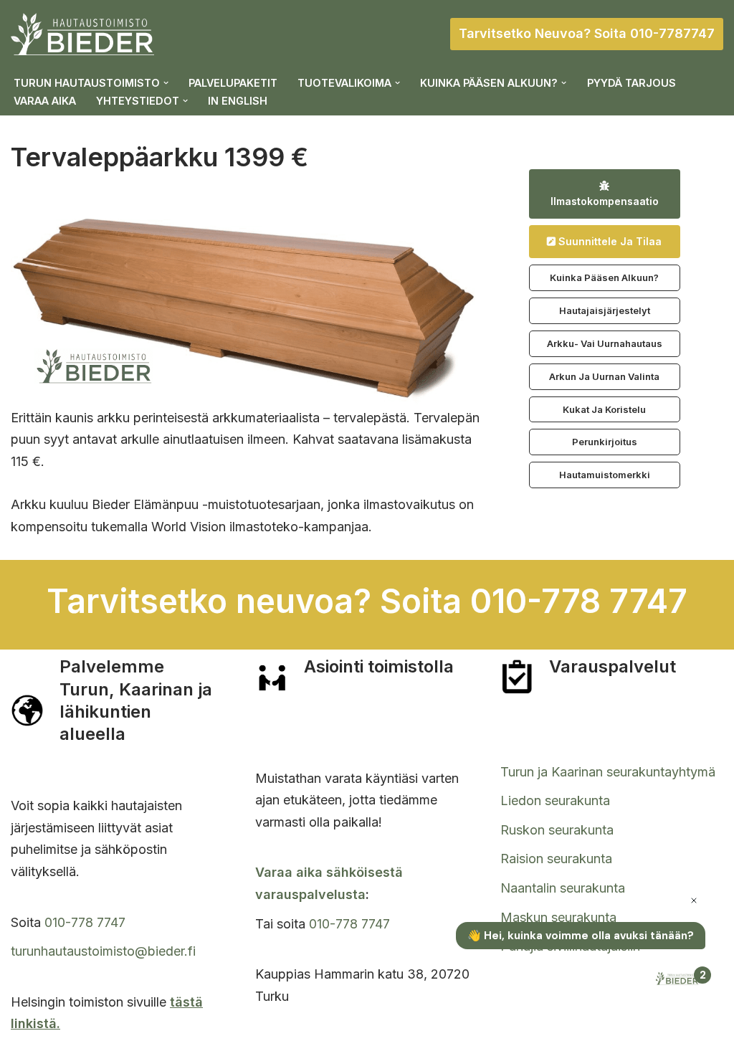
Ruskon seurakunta (557, 829)
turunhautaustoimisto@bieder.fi (103, 951)
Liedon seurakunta (555, 800)
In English (237, 101)
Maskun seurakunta (558, 917)
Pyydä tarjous (631, 83)
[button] (165, 82)
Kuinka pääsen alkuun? (604, 277)
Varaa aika (45, 101)
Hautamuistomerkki (604, 474)
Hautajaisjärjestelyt (604, 310)
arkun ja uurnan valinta (604, 376)
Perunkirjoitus (604, 441)
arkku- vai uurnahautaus (604, 343)
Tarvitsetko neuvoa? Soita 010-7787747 (587, 33)
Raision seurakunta (556, 858)
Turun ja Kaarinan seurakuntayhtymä (607, 771)
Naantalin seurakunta (562, 887)
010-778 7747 (84, 922)
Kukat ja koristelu (604, 409)
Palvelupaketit (233, 83)
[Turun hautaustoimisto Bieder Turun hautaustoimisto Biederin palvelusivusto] (82, 34)
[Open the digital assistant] (679, 980)
